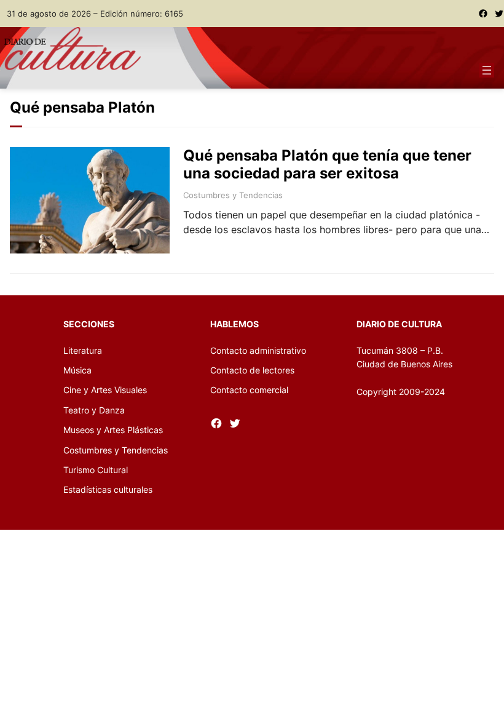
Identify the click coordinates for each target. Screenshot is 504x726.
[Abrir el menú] (486, 70)
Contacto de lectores (252, 370)
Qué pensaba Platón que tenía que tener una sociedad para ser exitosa (327, 164)
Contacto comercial (249, 390)
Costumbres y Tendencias (233, 195)
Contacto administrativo (258, 350)
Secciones (88, 324)
